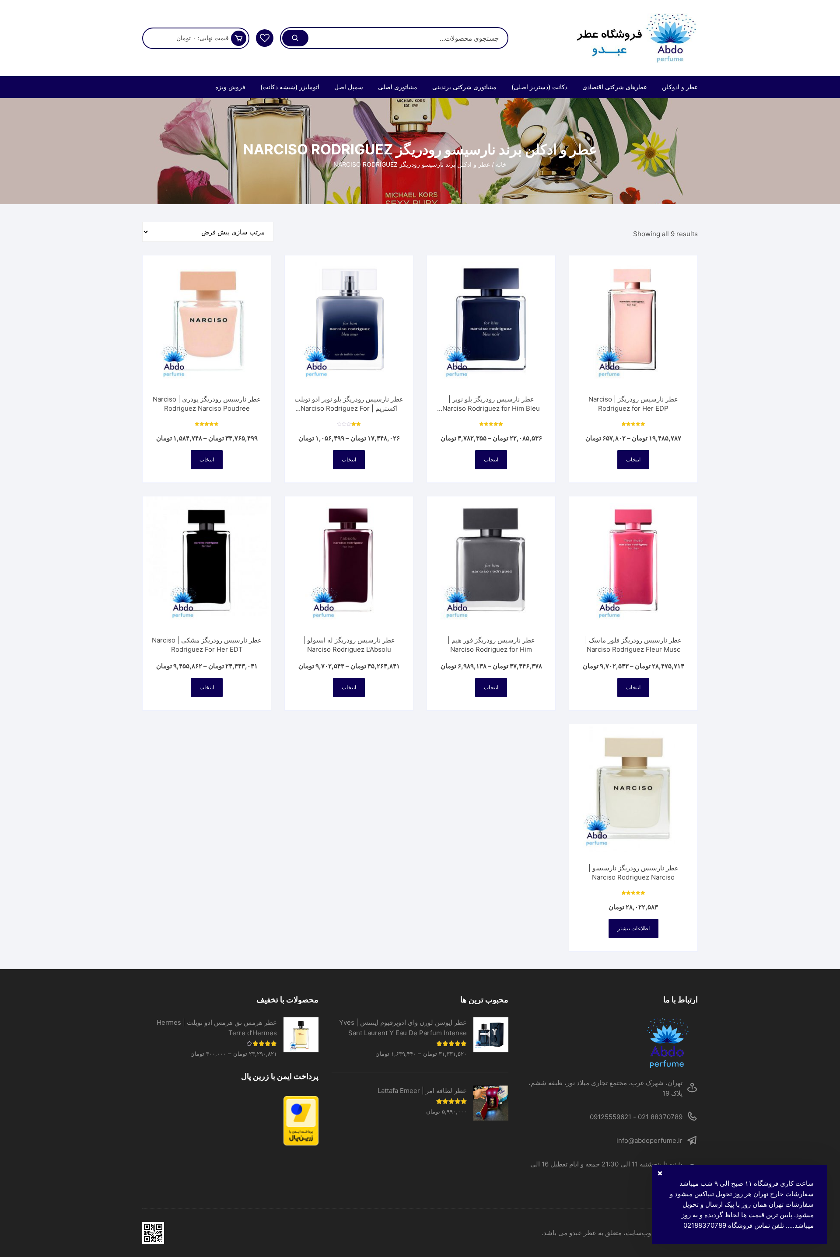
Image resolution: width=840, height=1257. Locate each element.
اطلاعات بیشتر (633, 928)
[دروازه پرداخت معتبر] (230, 1121)
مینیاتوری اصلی (397, 87)
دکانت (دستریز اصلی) (539, 87)
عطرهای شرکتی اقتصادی (614, 87)
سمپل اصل (348, 87)
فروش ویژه (230, 87)
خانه (501, 164)
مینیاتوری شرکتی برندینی (464, 87)
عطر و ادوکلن (680, 87)
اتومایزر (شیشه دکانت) (289, 87)
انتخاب (633, 459)
